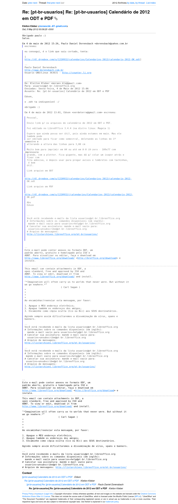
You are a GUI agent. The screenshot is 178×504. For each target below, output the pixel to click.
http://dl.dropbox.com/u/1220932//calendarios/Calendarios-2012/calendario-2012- (79, 194)
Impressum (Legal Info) (44, 493)
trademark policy (112, 501)
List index (151, 2)
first (48, 2)
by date (130, 2)
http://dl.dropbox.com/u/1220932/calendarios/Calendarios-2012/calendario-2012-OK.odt (82, 59)
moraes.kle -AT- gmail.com (53, 26)
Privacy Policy (27, 493)
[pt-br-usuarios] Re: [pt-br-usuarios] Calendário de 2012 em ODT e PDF (61, 484)
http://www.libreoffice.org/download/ (50, 258)
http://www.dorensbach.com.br (44, 70)
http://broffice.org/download (96, 258)
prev (30, 2)
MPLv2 (138, 496)
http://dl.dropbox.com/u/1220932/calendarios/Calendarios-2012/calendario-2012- (78, 178)
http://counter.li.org (76, 72)
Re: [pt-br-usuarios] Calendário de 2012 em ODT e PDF (51, 480)
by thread (140, 2)
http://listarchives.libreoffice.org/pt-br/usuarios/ (62, 234)
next (35, 2)
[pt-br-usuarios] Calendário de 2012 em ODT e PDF (47, 476)
